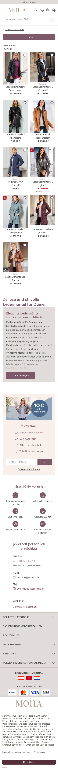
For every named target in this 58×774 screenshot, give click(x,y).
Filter (31, 36)
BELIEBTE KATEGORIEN (16, 616)
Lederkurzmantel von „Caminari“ (43, 89)
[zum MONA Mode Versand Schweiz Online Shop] (29, 678)
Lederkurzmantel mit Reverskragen (15, 89)
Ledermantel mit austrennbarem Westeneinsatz (42, 136)
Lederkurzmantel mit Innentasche (15, 136)
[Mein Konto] (35, 9)
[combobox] (29, 19)
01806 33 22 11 (27, 561)
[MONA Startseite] (17, 10)
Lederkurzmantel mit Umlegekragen (15, 231)
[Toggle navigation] (4, 9)
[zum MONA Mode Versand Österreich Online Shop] (21, 678)
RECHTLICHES (11, 635)
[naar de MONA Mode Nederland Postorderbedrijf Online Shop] (37, 678)
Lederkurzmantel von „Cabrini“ (43, 231)
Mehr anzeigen (20, 375)
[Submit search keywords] (51, 19)
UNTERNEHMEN (12, 644)
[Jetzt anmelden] (44, 462)
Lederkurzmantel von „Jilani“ (43, 184)
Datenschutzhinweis (29, 469)
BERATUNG (9, 653)
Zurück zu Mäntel (14, 29)
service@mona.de (28, 577)
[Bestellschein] (47, 9)
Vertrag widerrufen (25, 606)
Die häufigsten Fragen (30, 588)
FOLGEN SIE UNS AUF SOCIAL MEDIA (24, 662)
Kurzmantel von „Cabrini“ (15, 184)
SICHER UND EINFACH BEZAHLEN (22, 626)
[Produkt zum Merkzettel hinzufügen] (25, 55)
